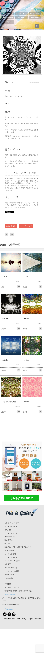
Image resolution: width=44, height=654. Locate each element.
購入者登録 (21, 17)
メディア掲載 (9, 574)
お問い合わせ (9, 550)
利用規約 (8, 584)
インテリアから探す (12, 526)
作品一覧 (21, 13)
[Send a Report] (12, 234)
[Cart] (37, 26)
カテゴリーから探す (35, 13)
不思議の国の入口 (9, 402)
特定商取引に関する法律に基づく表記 (18, 591)
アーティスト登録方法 (12, 561)
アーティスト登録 (8, 17)
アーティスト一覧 (8, 13)
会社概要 (8, 564)
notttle (5, 277)
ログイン (7, 22)
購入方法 (8, 544)
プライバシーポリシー (12, 587)
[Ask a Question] (6, 234)
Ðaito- (18, 281)
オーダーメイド (35, 17)
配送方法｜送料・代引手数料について (18, 547)
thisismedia (9, 578)
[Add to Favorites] (18, 286)
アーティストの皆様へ (12, 571)
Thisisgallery (9, 609)
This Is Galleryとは (11, 568)
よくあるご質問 (10, 554)
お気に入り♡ (11, 226)
